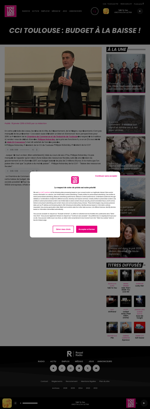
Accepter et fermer (87, 229)
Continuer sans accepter (106, 175)
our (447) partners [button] (44, 192)
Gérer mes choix (63, 229)
